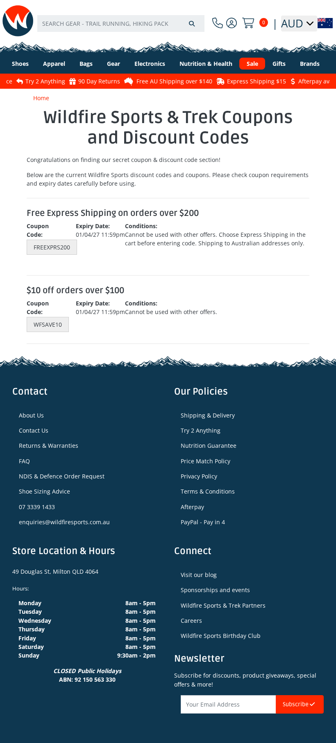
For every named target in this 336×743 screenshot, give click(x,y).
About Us (31, 415)
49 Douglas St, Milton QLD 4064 (55, 571)
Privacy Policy (199, 476)
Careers (191, 620)
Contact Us (33, 430)
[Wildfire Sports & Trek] (18, 20)
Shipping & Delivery (208, 415)
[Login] (231, 23)
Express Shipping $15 (243, 81)
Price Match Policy (205, 461)
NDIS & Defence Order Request (61, 476)
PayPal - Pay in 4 (203, 522)
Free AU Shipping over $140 (162, 81)
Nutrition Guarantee (208, 445)
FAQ (24, 461)
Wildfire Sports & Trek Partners (223, 605)
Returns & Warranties (48, 445)
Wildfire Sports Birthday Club (221, 636)
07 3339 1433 (37, 507)
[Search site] (191, 23)
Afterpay (192, 507)
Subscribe (296, 704)
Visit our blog (199, 575)
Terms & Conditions (208, 491)
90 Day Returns (86, 81)
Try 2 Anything (32, 81)
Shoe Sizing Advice (44, 491)
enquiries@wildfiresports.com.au (64, 522)
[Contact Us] (218, 23)
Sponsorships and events (215, 590)
